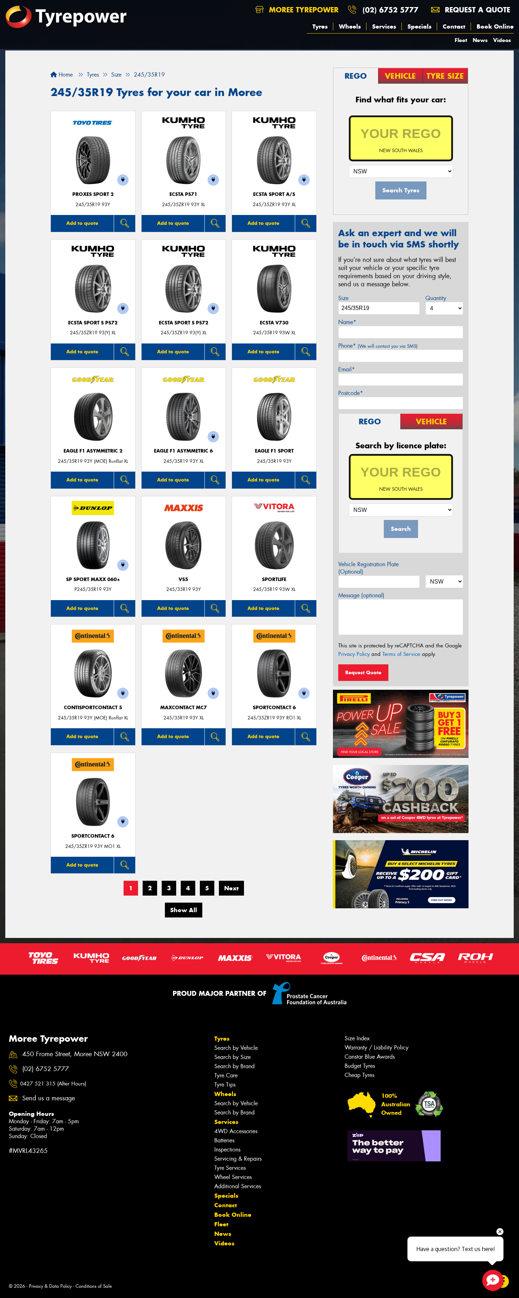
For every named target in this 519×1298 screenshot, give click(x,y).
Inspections (227, 1149)
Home (65, 74)
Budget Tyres (360, 1066)
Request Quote (363, 672)
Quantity (435, 298)
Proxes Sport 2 (93, 194)
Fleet (461, 40)
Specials (419, 26)
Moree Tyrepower (303, 9)
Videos (502, 40)
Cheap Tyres (359, 1075)
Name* (347, 322)
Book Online (495, 26)
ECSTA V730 (274, 323)
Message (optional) (361, 595)
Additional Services (237, 1186)
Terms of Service (401, 654)
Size (343, 298)
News (480, 40)
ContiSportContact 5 (93, 708)
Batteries (224, 1140)
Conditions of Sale (94, 1286)
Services (384, 26)
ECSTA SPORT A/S (274, 194)
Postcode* (350, 393)
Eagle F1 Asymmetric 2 (93, 451)
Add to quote (82, 223)
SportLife (274, 579)
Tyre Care (226, 1075)
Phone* (378, 345)
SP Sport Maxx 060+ (93, 579)
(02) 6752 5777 (390, 9)
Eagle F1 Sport (274, 451)
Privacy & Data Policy (50, 1286)
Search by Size (232, 1057)
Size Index (357, 1038)
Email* (346, 369)
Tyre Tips (224, 1084)
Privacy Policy (354, 654)
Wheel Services (233, 1177)
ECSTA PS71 (183, 194)
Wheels (350, 26)
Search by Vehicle (236, 1048)
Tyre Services (230, 1168)
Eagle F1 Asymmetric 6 (183, 451)
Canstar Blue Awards (370, 1056)
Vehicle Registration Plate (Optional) (368, 568)
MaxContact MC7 (183, 708)
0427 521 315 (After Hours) (53, 1083)
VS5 (183, 579)
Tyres (320, 26)
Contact (454, 26)
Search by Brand (234, 1066)
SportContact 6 (274, 708)
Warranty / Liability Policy (376, 1047)
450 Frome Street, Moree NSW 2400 (74, 1054)
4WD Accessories (235, 1131)
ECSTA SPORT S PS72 (93, 323)
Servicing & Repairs (238, 1158)
